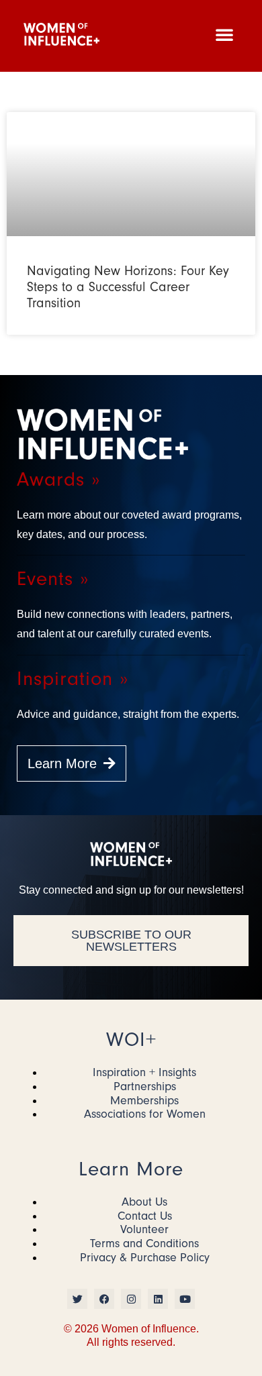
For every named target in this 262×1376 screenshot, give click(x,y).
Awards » (58, 479)
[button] (224, 34)
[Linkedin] (158, 1299)
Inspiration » (72, 678)
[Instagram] (131, 1299)
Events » (53, 578)
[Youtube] (185, 1299)
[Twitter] (77, 1299)
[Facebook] (104, 1299)
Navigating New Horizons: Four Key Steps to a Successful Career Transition (128, 287)
